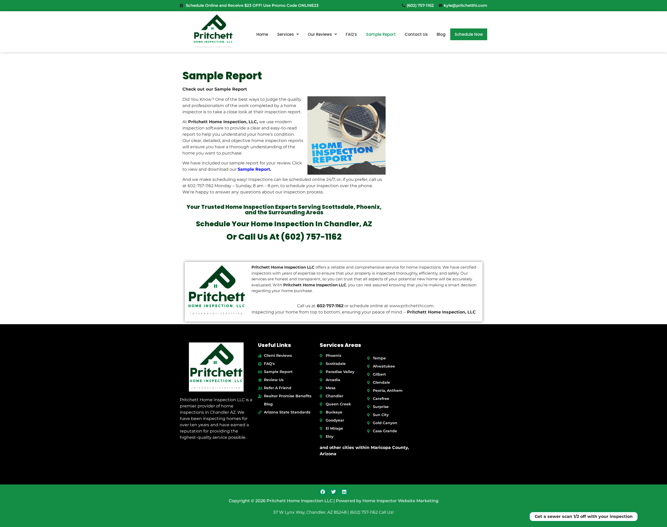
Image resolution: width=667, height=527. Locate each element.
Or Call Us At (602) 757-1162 (284, 236)
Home (262, 34)
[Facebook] (323, 491)
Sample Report (381, 34)
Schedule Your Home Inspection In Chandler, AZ (284, 224)
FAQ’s (351, 34)
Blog (441, 34)
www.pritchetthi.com (411, 305)
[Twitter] (333, 491)
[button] (288, 34)
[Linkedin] (344, 491)
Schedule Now (469, 34)
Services (285, 34)
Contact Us (416, 34)
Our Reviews (320, 34)
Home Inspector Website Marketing (400, 500)
